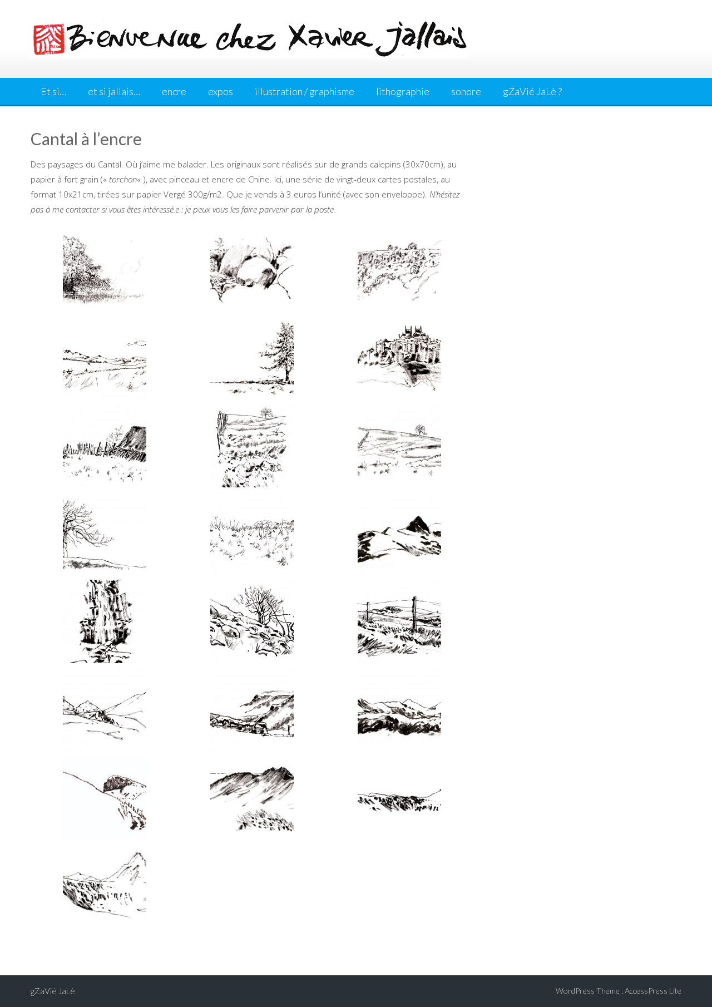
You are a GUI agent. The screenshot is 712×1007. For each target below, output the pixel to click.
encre (174, 91)
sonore (466, 91)
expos (220, 91)
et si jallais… (114, 91)
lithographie (402, 91)
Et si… (53, 91)
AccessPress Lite (653, 990)
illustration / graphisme (304, 91)
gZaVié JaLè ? (532, 91)
